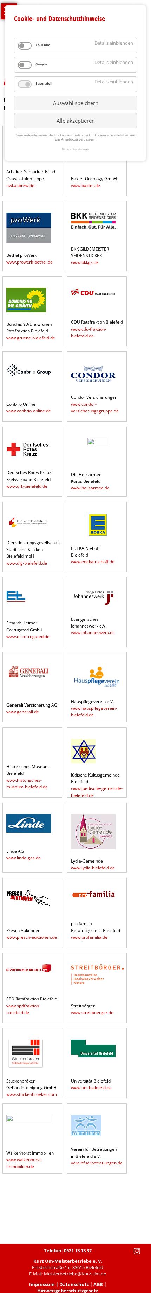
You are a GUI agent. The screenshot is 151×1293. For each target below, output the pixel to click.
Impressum (42, 1284)
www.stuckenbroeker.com (31, 1094)
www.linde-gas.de (23, 858)
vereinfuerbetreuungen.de (97, 1163)
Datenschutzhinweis (75, 149)
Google (41, 63)
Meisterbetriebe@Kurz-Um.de (75, 1274)
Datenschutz (74, 1284)
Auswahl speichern (75, 102)
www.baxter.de (85, 185)
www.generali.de (22, 712)
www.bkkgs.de (85, 262)
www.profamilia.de (89, 937)
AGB (98, 1284)
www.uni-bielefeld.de (91, 1088)
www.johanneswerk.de (93, 633)
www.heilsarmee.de (90, 488)
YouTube (42, 44)
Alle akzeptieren (76, 120)
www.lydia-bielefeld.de (93, 868)
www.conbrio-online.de (28, 411)
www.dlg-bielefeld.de (26, 563)
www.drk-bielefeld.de (26, 486)
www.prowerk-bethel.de (29, 262)
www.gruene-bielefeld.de (30, 338)
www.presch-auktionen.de (31, 937)
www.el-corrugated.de (28, 636)
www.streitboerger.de (92, 1012)
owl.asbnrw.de (20, 185)
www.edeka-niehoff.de (92, 562)
